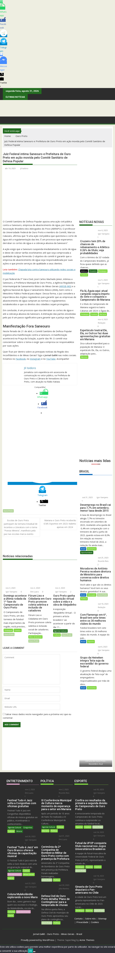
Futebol (18, 630)
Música (19, 831)
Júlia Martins (63, 888)
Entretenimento (14, 874)
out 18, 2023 (102, 604)
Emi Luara (34, 591)
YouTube (51, 358)
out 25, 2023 (102, 557)
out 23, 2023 (30, 883)
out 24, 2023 (98, 832)
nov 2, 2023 (35, 588)
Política (84, 598)
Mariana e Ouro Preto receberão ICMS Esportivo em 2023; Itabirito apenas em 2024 (60, 524)
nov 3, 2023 (10, 588)
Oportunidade (86, 552)
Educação (91, 595)
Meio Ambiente (35, 637)
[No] (34, 951)
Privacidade (82, 922)
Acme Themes (87, 939)
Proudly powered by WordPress (37, 939)
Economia (92, 549)
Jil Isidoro (24, 168)
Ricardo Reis (102, 561)
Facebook (21, 358)
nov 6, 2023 (102, 230)
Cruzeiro (93, 271)
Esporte (91, 641)
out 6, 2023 (102, 646)
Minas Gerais (29, 874)
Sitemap (102, 918)
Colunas (11, 912)
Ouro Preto (8, 511)
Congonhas (27, 827)
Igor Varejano (11, 591)
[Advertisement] (95, 440)
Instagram (35, 358)
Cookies (95, 922)
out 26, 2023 (30, 836)
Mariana (103, 314)
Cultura (57, 635)
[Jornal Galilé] (6, 119)
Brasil (83, 549)
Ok (30, 950)
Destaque (8, 630)
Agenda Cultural (60, 631)
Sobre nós (90, 918)
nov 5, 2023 (102, 280)
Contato (78, 918)
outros (10, 878)
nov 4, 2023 (102, 319)
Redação (101, 323)
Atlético (84, 271)
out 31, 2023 (87, 497)
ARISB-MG (65, 286)
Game (10, 915)
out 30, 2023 (63, 885)
